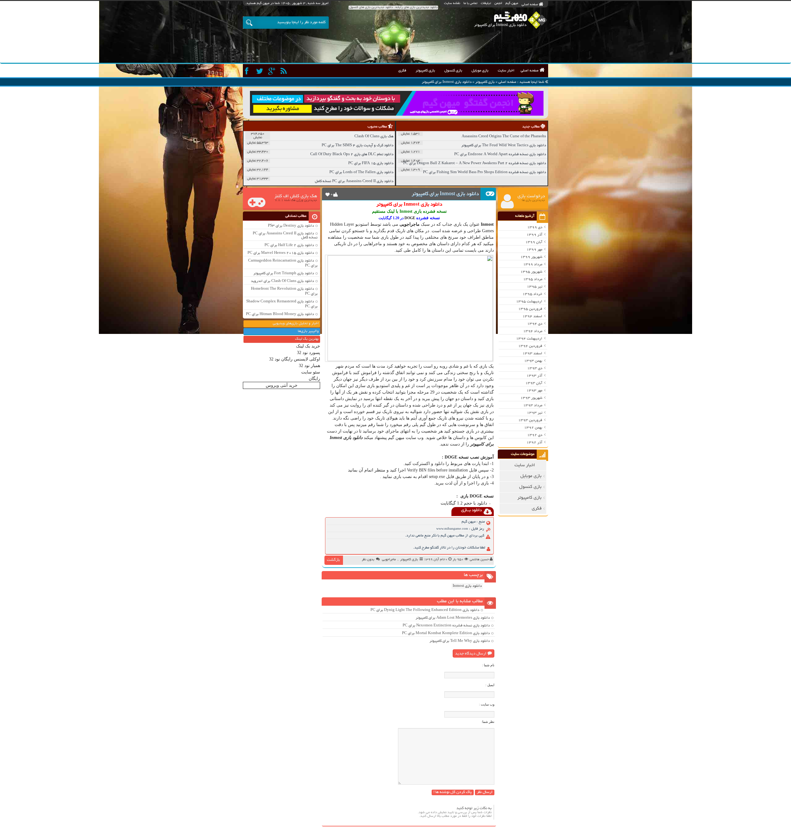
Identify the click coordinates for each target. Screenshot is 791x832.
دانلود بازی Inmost (467, 586)
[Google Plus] (272, 71)
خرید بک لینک (308, 346)
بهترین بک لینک (307, 339)
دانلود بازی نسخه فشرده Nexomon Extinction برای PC (446, 626)
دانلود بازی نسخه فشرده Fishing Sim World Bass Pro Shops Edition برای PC (484, 172)
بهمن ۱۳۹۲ (533, 428)
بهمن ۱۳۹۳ (533, 361)
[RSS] (284, 71)
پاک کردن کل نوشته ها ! (453, 792)
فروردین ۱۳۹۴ (530, 346)
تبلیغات (486, 3)
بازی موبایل (480, 71)
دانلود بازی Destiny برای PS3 (291, 226)
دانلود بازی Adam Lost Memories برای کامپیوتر (453, 618)
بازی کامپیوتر (425, 71)
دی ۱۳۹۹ (534, 227)
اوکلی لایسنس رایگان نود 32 (294, 359)
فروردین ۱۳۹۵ (530, 309)
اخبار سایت (506, 71)
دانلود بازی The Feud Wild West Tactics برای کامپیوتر (503, 145)
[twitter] (260, 71)
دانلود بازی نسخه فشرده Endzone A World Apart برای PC (500, 154)
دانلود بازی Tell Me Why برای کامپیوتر (459, 641)
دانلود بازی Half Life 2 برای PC (289, 245)
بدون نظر (368, 559)
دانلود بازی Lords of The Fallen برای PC (361, 172)
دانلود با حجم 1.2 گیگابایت (464, 503)
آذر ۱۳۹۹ (534, 235)
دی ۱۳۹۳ (534, 368)
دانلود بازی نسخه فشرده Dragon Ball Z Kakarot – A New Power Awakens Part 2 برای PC (474, 163)
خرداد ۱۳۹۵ (532, 294)
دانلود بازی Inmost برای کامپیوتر (445, 194)
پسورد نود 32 (308, 352)
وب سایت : (486, 704)
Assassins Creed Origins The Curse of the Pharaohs (504, 136)
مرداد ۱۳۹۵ (532, 279)
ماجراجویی (389, 559)
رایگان (314, 378)
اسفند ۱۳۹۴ (532, 316)
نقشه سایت (452, 3)
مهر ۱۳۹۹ (534, 250)
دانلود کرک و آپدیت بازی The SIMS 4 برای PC (357, 145)
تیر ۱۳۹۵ (534, 287)
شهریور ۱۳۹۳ (531, 398)
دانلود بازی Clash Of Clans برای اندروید (282, 281)
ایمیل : (489, 685)
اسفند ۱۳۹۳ (532, 354)
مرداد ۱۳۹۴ (532, 331)
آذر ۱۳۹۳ (534, 376)
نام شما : (488, 665)
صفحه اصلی (530, 4)
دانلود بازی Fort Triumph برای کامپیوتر (283, 273)
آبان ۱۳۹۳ (533, 383)
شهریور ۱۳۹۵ (531, 272)
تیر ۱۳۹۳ (534, 413)
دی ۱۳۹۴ (534, 324)
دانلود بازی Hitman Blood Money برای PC (280, 314)
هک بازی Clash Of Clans (373, 136)
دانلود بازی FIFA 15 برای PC (370, 163)
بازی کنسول (453, 71)
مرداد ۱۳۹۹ (532, 264)
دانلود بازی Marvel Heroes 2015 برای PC (280, 253)
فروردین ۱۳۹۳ (530, 420)
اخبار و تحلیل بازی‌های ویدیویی (296, 324)
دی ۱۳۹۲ (534, 435)
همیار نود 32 (309, 365)
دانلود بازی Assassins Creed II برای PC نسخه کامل (354, 181)
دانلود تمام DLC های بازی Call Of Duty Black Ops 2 (351, 154)
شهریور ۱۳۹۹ (531, 257)
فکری (402, 71)
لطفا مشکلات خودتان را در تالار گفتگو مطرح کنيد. (449, 548)
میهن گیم (511, 3)
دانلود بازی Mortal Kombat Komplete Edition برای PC (446, 633)
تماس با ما (470, 3)
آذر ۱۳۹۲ (534, 443)
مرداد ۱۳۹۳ (532, 405)
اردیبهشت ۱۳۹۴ (529, 339)
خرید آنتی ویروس (282, 385)
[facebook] (248, 71)
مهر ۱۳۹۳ (534, 391)
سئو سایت (310, 372)
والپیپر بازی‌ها (308, 331)
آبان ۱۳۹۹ (533, 242)
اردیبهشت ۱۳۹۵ (529, 302)
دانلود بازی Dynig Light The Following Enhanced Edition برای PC (424, 610)
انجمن (498, 3)
